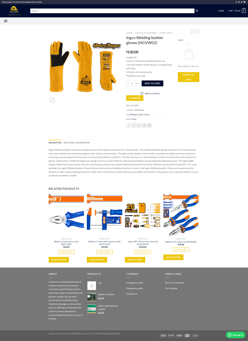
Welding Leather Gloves (140, 114)
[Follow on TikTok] (242, 2)
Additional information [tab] (76, 143)
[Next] (198, 230)
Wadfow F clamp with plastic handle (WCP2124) (104, 242)
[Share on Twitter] (134, 125)
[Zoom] (52, 100)
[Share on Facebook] (128, 125)
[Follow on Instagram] (239, 2)
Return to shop (188, 77)
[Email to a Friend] (139, 125)
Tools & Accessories (146, 33)
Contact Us (131, 293)
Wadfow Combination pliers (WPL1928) (66, 242)
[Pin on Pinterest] (144, 125)
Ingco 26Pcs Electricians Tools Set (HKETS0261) (143, 242)
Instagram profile (134, 282)
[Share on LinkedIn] (149, 125)
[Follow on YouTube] (244, 2)
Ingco (134, 119)
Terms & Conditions (174, 282)
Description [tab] (55, 143)
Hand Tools (165, 33)
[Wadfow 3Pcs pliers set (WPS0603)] (181, 215)
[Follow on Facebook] (236, 2)
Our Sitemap (171, 288)
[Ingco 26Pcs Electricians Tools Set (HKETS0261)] (142, 215)
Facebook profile (134, 288)
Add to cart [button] (66, 252)
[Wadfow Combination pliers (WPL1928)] (66, 215)
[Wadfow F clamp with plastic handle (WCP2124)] (104, 215)
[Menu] (5, 21)
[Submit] (196, 10)
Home (129, 33)
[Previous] (49, 230)
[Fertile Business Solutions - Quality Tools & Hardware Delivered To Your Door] (14, 10)
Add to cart (152, 83)
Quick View (58, 259)
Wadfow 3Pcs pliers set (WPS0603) (180, 242)
